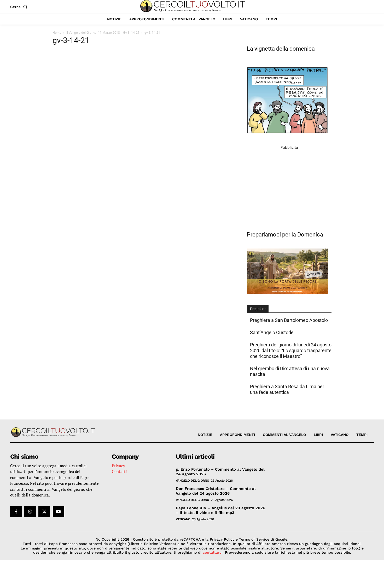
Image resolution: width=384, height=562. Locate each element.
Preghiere (257, 309)
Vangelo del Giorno (192, 480)
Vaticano (183, 519)
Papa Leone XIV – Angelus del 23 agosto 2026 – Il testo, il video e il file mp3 (220, 510)
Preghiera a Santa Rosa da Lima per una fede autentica (287, 389)
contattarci (213, 552)
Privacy (118, 465)
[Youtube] (58, 511)
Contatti (119, 471)
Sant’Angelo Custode (272, 332)
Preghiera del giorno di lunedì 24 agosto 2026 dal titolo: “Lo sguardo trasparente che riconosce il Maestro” (290, 350)
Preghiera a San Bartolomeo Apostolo (289, 320)
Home (57, 32)
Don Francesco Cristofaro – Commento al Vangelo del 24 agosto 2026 (216, 491)
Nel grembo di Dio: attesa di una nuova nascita (290, 371)
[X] (44, 511)
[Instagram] (30, 511)
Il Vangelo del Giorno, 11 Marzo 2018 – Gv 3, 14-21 (102, 32)
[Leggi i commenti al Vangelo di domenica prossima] (287, 292)
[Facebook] (16, 511)
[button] (20, 6)
